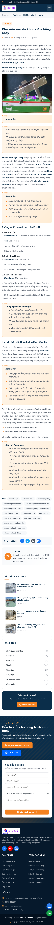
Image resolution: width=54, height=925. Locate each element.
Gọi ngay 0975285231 (19, 745)
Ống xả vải (6, 887)
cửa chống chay (44, 499)
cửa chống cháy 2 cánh (12, 508)
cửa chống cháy (38, 59)
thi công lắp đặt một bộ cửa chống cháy (27, 45)
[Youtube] (10, 848)
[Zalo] (39, 541)
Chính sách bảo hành (36, 878)
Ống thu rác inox (8, 878)
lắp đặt (33, 157)
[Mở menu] (49, 8)
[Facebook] (22, 541)
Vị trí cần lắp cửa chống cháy (22, 216)
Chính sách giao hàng (37, 882)
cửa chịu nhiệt (28, 499)
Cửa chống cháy (8, 866)
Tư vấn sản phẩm (13, 680)
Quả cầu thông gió (9, 874)
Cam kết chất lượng (36, 866)
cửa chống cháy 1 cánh (12, 504)
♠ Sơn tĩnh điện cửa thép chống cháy (26, 310)
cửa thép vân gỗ (34, 161)
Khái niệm (10, 660)
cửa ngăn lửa (44, 513)
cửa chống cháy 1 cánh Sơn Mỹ (37, 504)
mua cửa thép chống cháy (32, 419)
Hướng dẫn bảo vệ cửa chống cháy (25, 201)
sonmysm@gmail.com (13, 906)
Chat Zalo (13, 753)
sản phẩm (17, 409)
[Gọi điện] (49, 913)
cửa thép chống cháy (12, 518)
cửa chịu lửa (13, 499)
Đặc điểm (10, 656)
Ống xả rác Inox (8, 882)
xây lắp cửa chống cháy (39, 178)
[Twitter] (27, 541)
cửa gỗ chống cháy (11, 513)
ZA (8, 556)
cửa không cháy (29, 513)
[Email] (33, 541)
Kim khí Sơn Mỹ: (11, 342)
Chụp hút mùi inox (9, 861)
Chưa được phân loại (14, 651)
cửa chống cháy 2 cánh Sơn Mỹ (37, 508)
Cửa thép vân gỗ (8, 870)
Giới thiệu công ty (35, 861)
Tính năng (10, 670)
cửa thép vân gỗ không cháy (14, 533)
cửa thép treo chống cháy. (14, 523)
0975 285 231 (28, 704)
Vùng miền (10, 684)
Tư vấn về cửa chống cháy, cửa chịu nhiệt (28, 205)
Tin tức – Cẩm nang (36, 870)
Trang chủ (6, 15)
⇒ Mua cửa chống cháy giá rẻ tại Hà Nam (29, 484)
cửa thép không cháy (32, 518)
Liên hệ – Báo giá (35, 874)
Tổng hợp (10, 675)
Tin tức (7, 24)
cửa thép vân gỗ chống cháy (14, 528)
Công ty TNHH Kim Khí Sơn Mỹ (15, 357)
